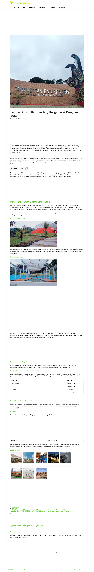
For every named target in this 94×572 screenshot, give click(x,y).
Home (13, 7)
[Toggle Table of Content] (26, 168)
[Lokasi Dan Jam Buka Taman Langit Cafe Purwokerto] (16, 459)
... (10, 541)
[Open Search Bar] (82, 7)
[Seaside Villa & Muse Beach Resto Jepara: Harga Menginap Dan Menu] (53, 459)
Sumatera (32, 7)
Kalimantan (42, 7)
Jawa (23, 7)
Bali (18, 7)
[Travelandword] (20, 2)
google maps (76, 406)
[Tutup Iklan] (56, 553)
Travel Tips (62, 7)
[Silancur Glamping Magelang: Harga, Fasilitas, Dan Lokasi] (28, 459)
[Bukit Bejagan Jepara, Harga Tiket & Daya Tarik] (66, 459)
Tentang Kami (82, 569)
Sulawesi (52, 7)
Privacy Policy (69, 569)
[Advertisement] (47, 20)
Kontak (75, 569)
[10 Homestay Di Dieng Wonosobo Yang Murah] (41, 459)
